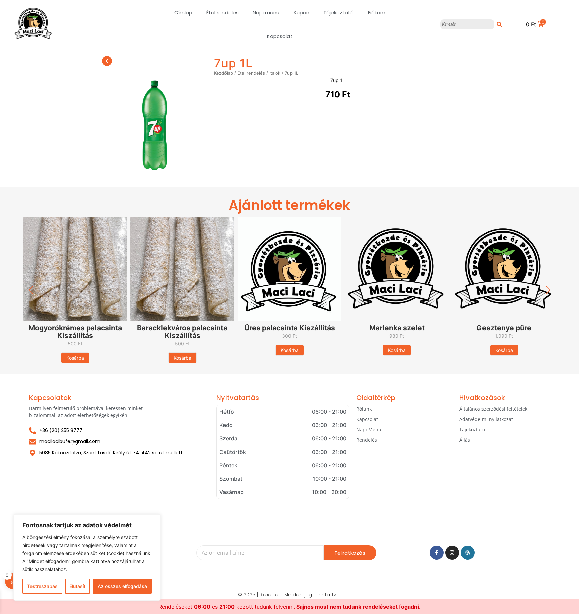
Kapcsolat (280, 36)
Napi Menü (368, 429)
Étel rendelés (222, 12)
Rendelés (366, 440)
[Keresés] (499, 24)
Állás (464, 440)
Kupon (301, 12)
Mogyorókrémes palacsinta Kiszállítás (75, 331)
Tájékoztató (338, 12)
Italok (274, 73)
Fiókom (376, 12)
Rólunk (364, 409)
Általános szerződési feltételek (493, 409)
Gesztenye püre (503, 328)
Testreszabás (42, 586)
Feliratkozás (350, 552)
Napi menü (266, 12)
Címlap (183, 12)
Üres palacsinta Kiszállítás (289, 328)
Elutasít (77, 586)
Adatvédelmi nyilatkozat (486, 419)
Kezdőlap (223, 73)
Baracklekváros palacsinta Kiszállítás (182, 331)
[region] (87, 557)
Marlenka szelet (397, 328)
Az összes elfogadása (122, 586)
